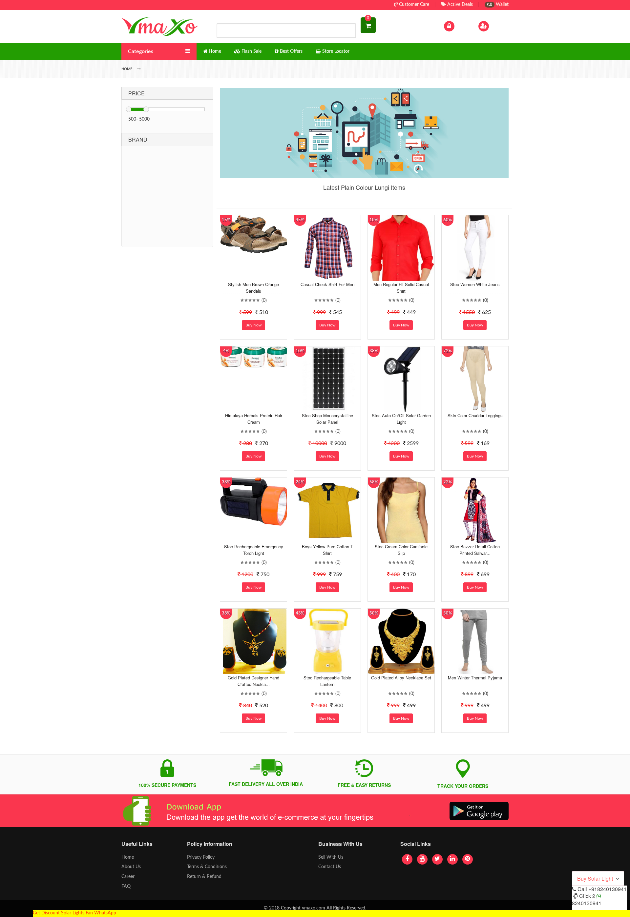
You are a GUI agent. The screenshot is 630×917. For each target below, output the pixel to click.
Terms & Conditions (207, 867)
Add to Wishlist (248, 276)
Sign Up (498, 26)
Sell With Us (330, 857)
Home (127, 857)
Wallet (499, 4)
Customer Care (413, 4)
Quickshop (261, 276)
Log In (462, 26)
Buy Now (253, 325)
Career (128, 876)
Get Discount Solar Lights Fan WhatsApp (74, 913)
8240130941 (586, 903)
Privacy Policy (201, 857)
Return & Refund (204, 876)
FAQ (126, 886)
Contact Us (329, 867)
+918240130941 (607, 889)
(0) (264, 300)
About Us (131, 867)
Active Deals (459, 4)
